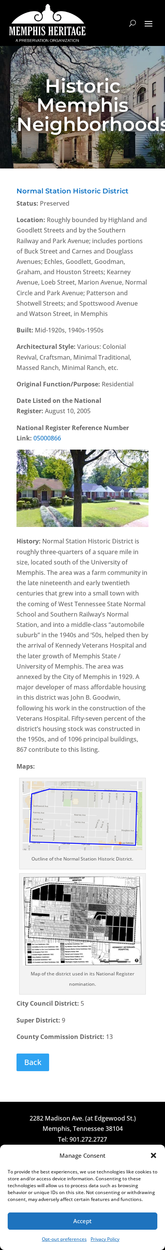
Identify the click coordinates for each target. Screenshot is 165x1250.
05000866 (47, 438)
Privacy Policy (105, 1239)
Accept (82, 1221)
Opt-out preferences (64, 1239)
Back (32, 1062)
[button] (153, 1155)
